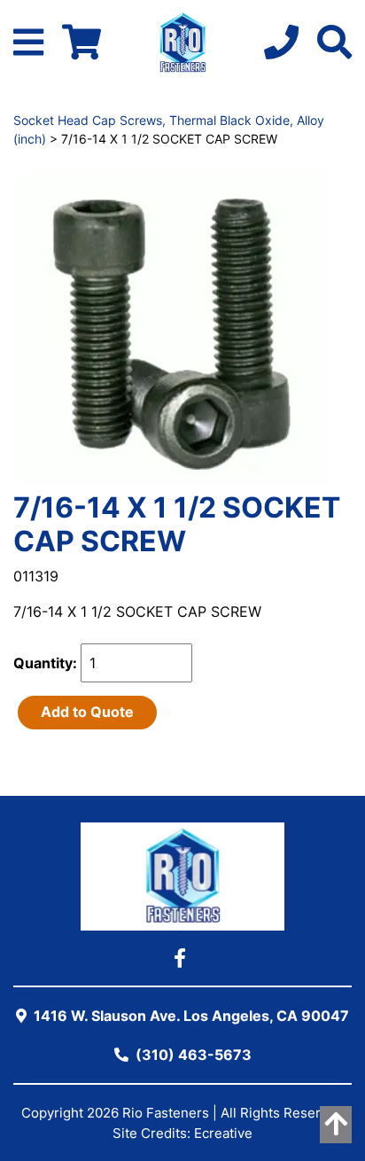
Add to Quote (87, 712)
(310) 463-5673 (192, 1055)
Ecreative (223, 1133)
